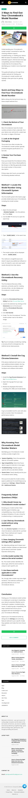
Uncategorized (5, 703)
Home (8, 790)
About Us (14, 790)
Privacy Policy (9, 792)
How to (4, 9)
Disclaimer (20, 790)
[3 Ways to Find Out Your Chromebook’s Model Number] (14, 45)
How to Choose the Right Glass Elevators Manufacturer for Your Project (18, 674)
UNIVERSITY (5, 705)
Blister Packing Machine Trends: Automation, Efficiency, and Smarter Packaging (18, 660)
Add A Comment (14, 637)
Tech (3, 700)
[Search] (25, 2)
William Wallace (8, 22)
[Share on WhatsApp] (14, 28)
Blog (3, 688)
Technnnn (21, 786)
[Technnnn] (14, 2)
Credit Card (5, 690)
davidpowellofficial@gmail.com (13, 774)
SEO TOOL (4, 698)
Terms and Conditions (19, 792)
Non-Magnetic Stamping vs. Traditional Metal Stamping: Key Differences (19, 652)
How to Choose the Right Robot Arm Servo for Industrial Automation (18, 666)
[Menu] (3, 2)
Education (4, 693)
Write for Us (15, 794)
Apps (3, 685)
